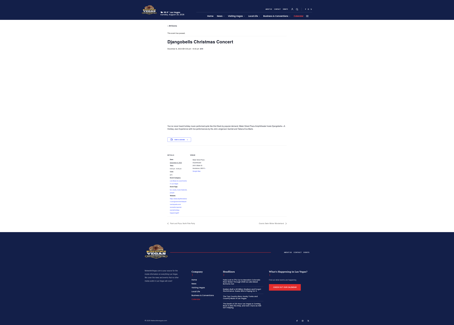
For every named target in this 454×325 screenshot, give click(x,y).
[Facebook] (305, 9)
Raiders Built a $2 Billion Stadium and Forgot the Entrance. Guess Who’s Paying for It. (242, 290)
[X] (311, 9)
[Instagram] (308, 9)
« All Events (172, 26)
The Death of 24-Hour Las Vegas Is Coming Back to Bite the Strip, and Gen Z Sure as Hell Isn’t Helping (242, 306)
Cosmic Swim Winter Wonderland (271, 223)
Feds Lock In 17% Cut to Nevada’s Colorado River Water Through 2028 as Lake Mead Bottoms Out (241, 282)
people (172, 193)
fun (171, 190)
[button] (297, 9)
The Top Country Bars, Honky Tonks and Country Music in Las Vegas (240, 297)
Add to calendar (179, 140)
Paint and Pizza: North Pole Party (182, 223)
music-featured (182, 190)
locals (174, 190)
